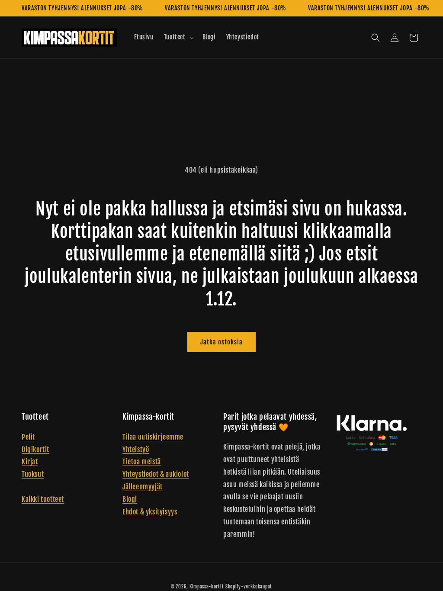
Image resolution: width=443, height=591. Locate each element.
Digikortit (35, 449)
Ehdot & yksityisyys (149, 511)
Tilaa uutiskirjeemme (152, 437)
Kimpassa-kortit (206, 587)
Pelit (28, 437)
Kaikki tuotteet (43, 499)
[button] (178, 37)
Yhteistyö (135, 449)
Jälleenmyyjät (142, 486)
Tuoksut (33, 474)
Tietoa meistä (141, 461)
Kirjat (30, 461)
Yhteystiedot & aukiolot (155, 474)
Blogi (129, 499)
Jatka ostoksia (221, 342)
